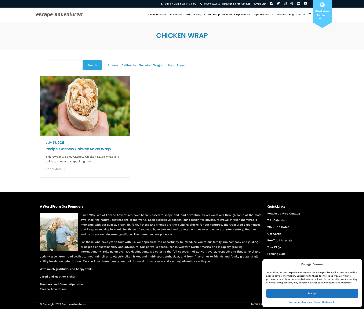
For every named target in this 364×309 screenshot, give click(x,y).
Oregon (158, 65)
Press (181, 65)
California (129, 65)
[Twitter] (278, 3)
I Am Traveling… (194, 14)
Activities (174, 14)
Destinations (156, 14)
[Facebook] (271, 3)
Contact (302, 14)
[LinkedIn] (298, 3)
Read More (54, 169)
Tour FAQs (274, 247)
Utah (170, 65)
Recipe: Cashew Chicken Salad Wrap (78, 149)
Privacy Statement (324, 302)
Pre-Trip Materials (279, 240)
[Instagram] (285, 3)
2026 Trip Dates (278, 227)
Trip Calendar (261, 14)
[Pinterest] (291, 3)
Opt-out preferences (300, 302)
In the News (279, 14)
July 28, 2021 (55, 143)
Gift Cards (274, 233)
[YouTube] (305, 3)
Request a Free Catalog (236, 3)
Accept (312, 293)
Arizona (112, 65)
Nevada (144, 65)
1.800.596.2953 (212, 3)
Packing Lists (276, 254)
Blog (291, 14)
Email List (260, 3)
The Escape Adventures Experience (228, 14)
